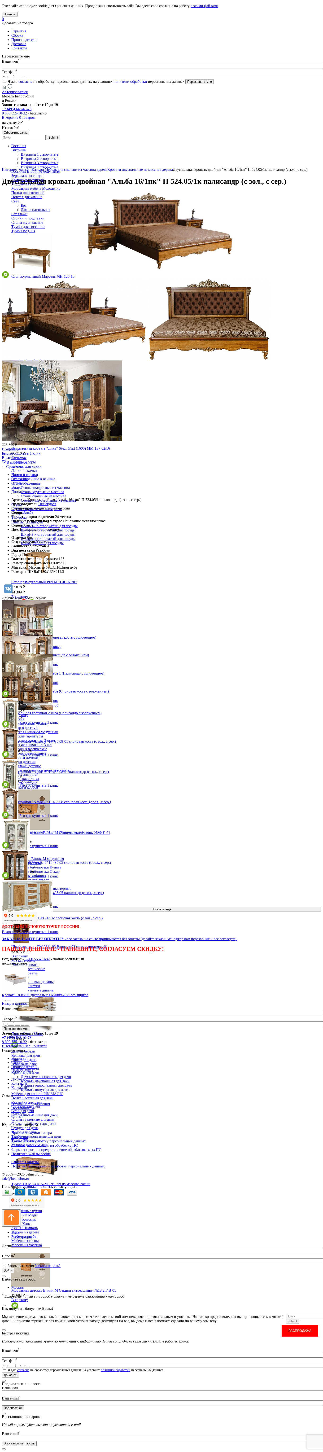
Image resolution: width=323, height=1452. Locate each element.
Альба (28, 512)
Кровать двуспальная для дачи (45, 1081)
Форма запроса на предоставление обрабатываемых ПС (56, 1150)
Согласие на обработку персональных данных (48, 1141)
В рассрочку (12, 458)
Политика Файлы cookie (31, 1154)
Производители (24, 40)
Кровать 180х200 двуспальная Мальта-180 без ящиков (45, 995)
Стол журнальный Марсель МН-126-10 (42, 276)
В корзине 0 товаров (18, 117)
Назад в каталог (14, 1003)
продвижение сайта (36, 1186)
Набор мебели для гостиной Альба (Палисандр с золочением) (51, 713)
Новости (18, 1112)
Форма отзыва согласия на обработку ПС (44, 1145)
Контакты (19, 48)
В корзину (19, 956)
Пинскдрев (47, 504)
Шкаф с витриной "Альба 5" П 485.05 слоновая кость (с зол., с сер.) (56, 862)
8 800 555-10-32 (14, 113)
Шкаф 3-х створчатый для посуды (48, 534)
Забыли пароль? (48, 1266)
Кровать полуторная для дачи (44, 1090)
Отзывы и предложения (30, 1104)
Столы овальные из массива (43, 496)
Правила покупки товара (31, 1133)
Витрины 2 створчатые (39, 159)
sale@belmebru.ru (15, 1178)
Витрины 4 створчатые (39, 167)
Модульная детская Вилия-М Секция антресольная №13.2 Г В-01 (63, 1290)
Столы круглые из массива (42, 492)
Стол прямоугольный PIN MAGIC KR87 (44, 582)
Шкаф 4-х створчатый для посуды (48, 539)
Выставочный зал (16, 1046)
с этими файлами (204, 6)
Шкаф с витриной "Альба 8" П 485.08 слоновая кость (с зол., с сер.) (56, 802)
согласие (25, 81)
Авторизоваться (15, 92)
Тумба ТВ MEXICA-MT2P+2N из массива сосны (50, 1184)
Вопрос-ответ (22, 1071)
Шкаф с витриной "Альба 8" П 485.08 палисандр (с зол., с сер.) (53, 832)
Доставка (18, 44)
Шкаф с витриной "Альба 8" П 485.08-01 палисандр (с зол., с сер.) (55, 772)
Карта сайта (21, 1088)
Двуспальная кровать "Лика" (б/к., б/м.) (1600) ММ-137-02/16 (60, 448)
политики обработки (130, 81)
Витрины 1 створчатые (39, 154)
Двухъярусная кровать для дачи (46, 1077)
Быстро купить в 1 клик (21, 453)
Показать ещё (161, 909)
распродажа (299, 1331)
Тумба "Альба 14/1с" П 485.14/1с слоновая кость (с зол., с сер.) (52, 918)
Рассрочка (19, 1137)
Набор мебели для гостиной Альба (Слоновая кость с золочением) (55, 691)
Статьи (17, 1116)
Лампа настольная (35, 210)
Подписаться (13, 1408)
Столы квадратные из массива (45, 488)
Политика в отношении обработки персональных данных (58, 1166)
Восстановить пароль (19, 1443)
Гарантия (18, 31)
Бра (23, 205)
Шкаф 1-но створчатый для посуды (49, 526)
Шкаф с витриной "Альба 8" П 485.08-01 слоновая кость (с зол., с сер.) (59, 741)
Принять (10, 14)
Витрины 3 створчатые (39, 163)
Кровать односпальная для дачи (46, 1085)
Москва (17, 1287)
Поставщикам (22, 1108)
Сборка (17, 35)
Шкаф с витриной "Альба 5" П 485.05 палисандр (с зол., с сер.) (53, 893)
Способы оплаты (25, 1162)
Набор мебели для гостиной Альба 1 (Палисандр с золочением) (53, 673)
